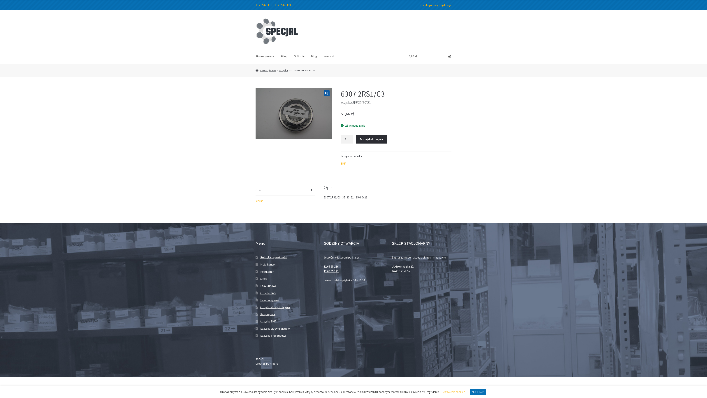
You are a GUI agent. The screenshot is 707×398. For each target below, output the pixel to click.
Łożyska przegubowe (273, 335)
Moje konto (267, 264)
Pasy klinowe (268, 286)
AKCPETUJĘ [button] (478, 392)
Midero (274, 363)
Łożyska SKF (268, 321)
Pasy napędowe (269, 300)
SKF (343, 163)
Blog (314, 56)
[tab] (285, 190)
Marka (259, 201)
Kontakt (328, 56)
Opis (258, 190)
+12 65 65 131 (283, 5)
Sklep (283, 56)
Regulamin (267, 271)
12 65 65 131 (331, 271)
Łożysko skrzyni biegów (275, 307)
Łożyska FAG (268, 293)
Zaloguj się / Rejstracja (437, 5)
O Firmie (299, 56)
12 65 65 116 (331, 266)
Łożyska (283, 70)
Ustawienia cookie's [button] (454, 392)
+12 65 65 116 (264, 5)
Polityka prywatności (273, 257)
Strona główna (265, 56)
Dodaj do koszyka (371, 139)
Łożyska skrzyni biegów (275, 328)
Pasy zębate (267, 314)
